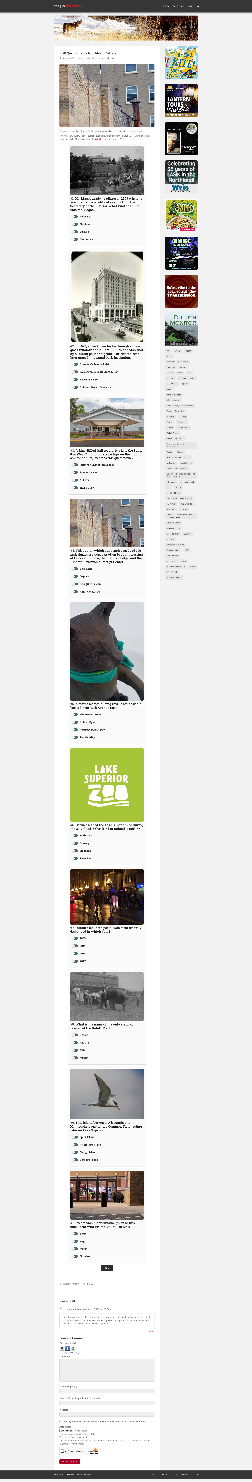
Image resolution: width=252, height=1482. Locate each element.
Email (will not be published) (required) (79, 1398)
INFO (190, 6)
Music (169, 356)
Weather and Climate (176, 566)
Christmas (182, 422)
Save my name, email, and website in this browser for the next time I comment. (104, 1421)
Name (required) (68, 1386)
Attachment (65, 1426)
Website (63, 1409)
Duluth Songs (172, 433)
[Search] (196, 6)
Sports (185, 383)
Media (178, 487)
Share (112, 58)
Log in (196, 1474)
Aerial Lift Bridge (174, 394)
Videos (169, 389)
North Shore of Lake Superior (179, 498)
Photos (183, 367)
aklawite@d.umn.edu (101, 139)
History (188, 351)
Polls (180, 372)
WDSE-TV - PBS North (176, 561)
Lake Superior (186, 463)
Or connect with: (68, 1343)
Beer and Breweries (175, 411)
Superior (187, 534)
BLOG (166, 6)
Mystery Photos (173, 493)
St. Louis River (173, 534)
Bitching (182, 416)
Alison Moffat (68, 58)
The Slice (170, 539)
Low (168, 487)
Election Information (175, 438)
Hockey (180, 452)
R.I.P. (189, 372)
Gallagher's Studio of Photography (175, 445)
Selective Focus (173, 528)
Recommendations (187, 378)
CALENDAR (178, 6)
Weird (192, 566)
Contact (175, 1474)
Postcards (171, 509)
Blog (154, 1474)
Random (75, 1284)
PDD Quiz (90, 1284)
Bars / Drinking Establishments (180, 405)
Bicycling (170, 416)
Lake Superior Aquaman (177, 468)
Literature (171, 482)
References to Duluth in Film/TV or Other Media (180, 516)
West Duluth (172, 572)
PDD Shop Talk (186, 504)
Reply (150, 1331)
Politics (170, 372)
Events (177, 351)
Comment (64, 1356)
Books (169, 422)
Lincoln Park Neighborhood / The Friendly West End (181, 475)
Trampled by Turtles (175, 544)
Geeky (169, 452)
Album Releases (173, 400)
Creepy (170, 427)
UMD (187, 550)
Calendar (164, 1474)
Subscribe (185, 1474)
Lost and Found (187, 482)
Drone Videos (184, 427)
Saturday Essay (173, 522)
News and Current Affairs (177, 361)
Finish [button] (107, 1267)
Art (168, 351)
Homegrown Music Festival (178, 457)
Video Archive (172, 555)
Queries (184, 509)
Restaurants (172, 383)
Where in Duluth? (174, 577)
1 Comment (100, 58)
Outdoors (66, 1284)
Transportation (173, 550)
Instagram (171, 463)
